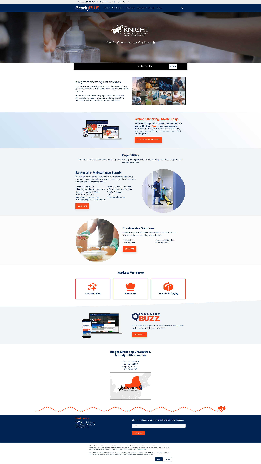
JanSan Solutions (93, 293)
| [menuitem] (97, 2)
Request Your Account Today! (148, 140)
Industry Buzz (139, 334)
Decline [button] (167, 459)
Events (159, 7)
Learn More (82, 206)
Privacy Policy (142, 450)
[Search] (182, 8)
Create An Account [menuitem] (106, 2)
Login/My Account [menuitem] (122, 2)
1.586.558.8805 (145, 66)
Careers (151, 7)
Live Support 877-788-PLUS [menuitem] (86, 2)
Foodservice (130, 293)
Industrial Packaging (168, 293)
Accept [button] (159, 459)
